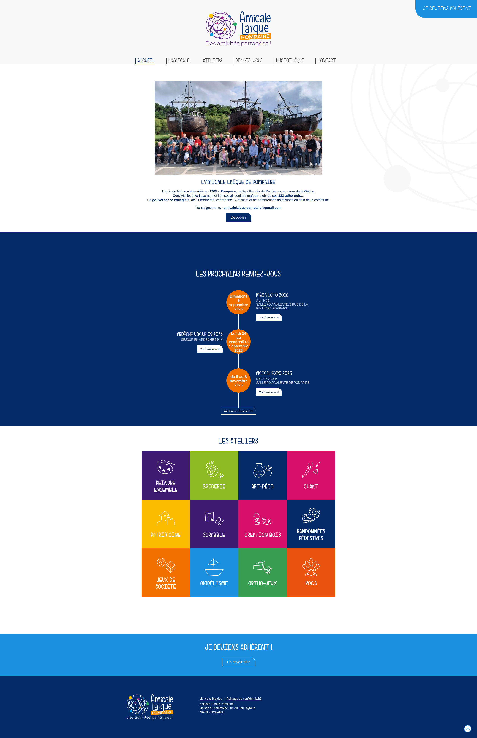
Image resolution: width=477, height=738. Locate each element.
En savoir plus (238, 662)
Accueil (146, 61)
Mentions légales (210, 698)
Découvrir (239, 217)
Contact (327, 61)
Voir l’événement (269, 317)
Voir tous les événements (238, 411)
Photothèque (290, 61)
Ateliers (212, 61)
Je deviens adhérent (447, 8)
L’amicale (179, 61)
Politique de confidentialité (243, 698)
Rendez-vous (249, 61)
